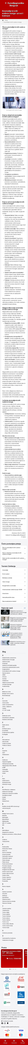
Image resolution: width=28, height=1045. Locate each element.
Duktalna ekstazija (7, 719)
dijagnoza (12, 391)
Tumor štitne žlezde (7, 923)
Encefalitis (5, 730)
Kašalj (4, 797)
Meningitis (5, 817)
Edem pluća (5, 725)
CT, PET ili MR (6, 710)
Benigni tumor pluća (7, 693)
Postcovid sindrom (7, 864)
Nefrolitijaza (5, 830)
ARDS (3, 675)
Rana (3, 391)
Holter (4, 773)
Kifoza (4, 799)
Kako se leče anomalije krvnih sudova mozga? (13, 558)
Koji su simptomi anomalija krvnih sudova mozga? (11, 553)
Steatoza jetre (6, 899)
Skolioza (4, 895)
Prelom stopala (6, 879)
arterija (21, 76)
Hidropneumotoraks (7, 763)
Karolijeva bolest (7, 795)
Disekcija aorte (6, 715)
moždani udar (13, 93)
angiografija (14, 342)
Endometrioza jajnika (8, 732)
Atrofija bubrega (6, 684)
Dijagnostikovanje (7, 311)
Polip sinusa (5, 862)
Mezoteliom (5, 819)
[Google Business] (8, 1023)
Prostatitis (5, 881)
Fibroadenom (6, 739)
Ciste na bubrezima (7, 704)
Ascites (4, 678)
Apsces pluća (6, 673)
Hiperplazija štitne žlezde (9, 765)
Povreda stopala (6, 866)
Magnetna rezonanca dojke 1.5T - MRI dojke (11, 952)
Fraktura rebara (6, 745)
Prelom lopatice (6, 877)
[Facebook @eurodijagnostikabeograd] (2, 1023)
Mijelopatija (5, 821)
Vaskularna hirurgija (7, 940)
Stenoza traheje (6, 903)
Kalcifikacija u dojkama (8, 789)
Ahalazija (4, 663)
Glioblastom (5, 754)
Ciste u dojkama (6, 706)
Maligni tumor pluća (7, 813)
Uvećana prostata (7, 933)
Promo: (15, 958)
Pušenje (12, 280)
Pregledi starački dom (8, 869)
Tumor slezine (6, 920)
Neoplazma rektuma (8, 832)
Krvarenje (7, 159)
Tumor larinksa (6, 916)
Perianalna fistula (7, 848)
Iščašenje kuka (6, 782)
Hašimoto (5, 760)
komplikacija (17, 394)
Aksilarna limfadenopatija (9, 665)
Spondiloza (5, 897)
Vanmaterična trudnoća (9, 938)
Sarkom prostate (7, 891)
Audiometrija (5, 686)
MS (3, 825)
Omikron (4, 839)
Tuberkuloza (5, 910)
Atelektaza (5, 680)
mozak (16, 78)
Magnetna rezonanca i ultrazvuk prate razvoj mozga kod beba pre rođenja (18, 612)
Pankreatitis (5, 847)
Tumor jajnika (6, 914)
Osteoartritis (5, 841)
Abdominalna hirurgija (8, 659)
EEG (3, 726)
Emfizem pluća (6, 728)
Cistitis (4, 708)
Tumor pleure (6, 918)
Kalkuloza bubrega (7, 791)
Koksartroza (5, 801)
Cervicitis (4, 701)
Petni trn (4, 850)
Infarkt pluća (5, 780)
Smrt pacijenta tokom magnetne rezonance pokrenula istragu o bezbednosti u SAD (16, 635)
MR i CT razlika (6, 823)
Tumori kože (5, 927)
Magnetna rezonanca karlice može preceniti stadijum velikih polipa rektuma (18, 619)
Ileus (3, 778)
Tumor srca (5, 922)
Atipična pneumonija (8, 682)
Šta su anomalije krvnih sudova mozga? (11, 548)
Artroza (4, 676)
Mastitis (4, 815)
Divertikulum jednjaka (8, 717)
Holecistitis (5, 771)
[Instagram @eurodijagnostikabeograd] (5, 1023)
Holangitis (5, 769)
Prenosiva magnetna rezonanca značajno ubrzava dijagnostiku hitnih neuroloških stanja (18, 627)
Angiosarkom (6, 669)
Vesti (25, 608)
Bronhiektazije (6, 695)
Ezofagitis (5, 734)
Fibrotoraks (5, 741)
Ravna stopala (6, 886)
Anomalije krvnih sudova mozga (11, 671)
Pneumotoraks (6, 854)
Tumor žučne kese (7, 925)
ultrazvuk (7, 365)
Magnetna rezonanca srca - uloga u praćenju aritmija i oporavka (18, 643)
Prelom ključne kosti (8, 873)
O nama (23, 537)
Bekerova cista (6, 691)
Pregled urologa (6, 867)
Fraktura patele (6, 743)
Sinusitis (4, 893)
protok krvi (19, 468)
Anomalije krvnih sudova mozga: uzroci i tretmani (12, 13)
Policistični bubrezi (7, 856)
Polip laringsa (6, 860)
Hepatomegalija (6, 761)
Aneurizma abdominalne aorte (10, 667)
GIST (3, 752)
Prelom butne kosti (7, 871)
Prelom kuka (5, 875)
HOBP (3, 767)
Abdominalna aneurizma (9, 657)
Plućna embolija (6, 852)
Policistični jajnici (7, 858)
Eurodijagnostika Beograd (16, 4)
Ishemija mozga (6, 784)
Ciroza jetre (5, 702)
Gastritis (4, 750)
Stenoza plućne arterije (8, 901)
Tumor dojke (5, 912)
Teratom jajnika (6, 908)
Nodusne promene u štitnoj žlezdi (11, 834)
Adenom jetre (6, 661)
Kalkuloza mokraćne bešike (10, 793)
